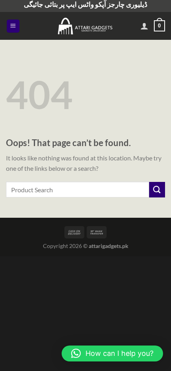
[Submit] (157, 189)
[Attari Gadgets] (85, 25)
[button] (112, 353)
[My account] (144, 26)
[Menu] (13, 26)
